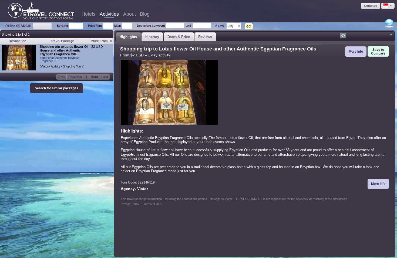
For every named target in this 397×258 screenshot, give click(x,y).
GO (248, 26)
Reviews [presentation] (205, 37)
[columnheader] (101, 41)
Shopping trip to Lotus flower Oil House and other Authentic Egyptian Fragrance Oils (64, 50)
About (129, 14)
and (188, 25)
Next (94, 77)
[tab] (128, 36)
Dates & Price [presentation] (178, 37)
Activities (109, 14)
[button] (370, 6)
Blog (145, 14)
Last (105, 77)
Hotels (88, 14)
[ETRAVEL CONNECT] (41, 11)
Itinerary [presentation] (152, 37)
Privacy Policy (130, 203)
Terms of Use (152, 203)
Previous (75, 77)
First (61, 77)
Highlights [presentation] (128, 37)
